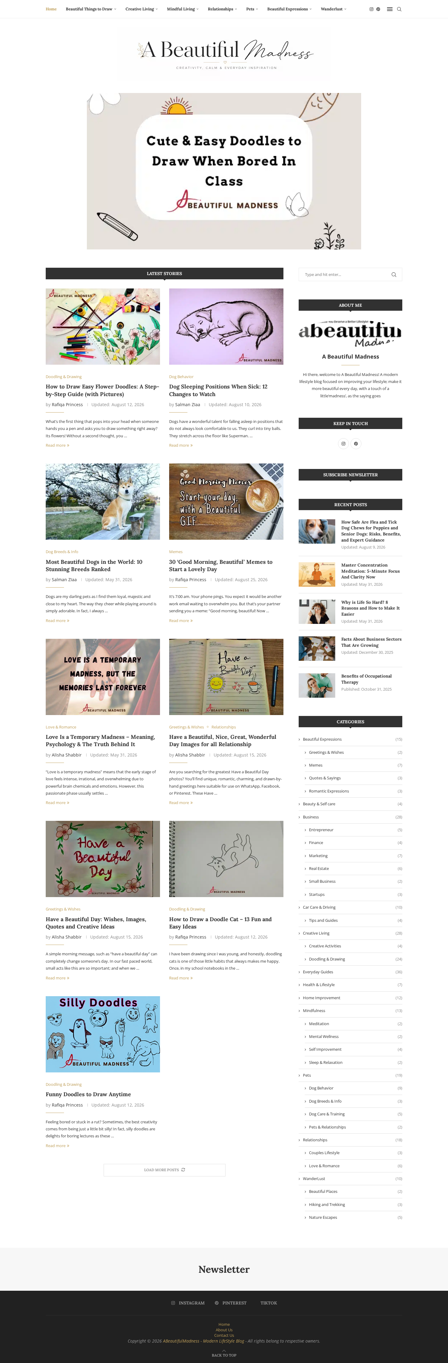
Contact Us (224, 1335)
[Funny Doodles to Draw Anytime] (103, 1034)
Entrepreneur (355, 829)
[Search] (399, 9)
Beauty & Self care (352, 804)
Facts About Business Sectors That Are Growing (371, 642)
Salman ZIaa (187, 404)
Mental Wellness (355, 1036)
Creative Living (140, 9)
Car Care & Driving (352, 907)
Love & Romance (355, 1165)
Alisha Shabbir (67, 755)
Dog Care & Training (355, 1114)
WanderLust (352, 1178)
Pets (250, 9)
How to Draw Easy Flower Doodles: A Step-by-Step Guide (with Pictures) (102, 390)
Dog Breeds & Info (355, 1101)
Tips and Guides (355, 920)
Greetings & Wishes (355, 752)
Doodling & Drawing (355, 959)
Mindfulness (352, 1010)
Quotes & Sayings (355, 778)
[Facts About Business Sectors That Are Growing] (317, 648)
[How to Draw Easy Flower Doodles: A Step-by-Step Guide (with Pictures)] (103, 326)
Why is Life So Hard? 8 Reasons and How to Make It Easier (370, 608)
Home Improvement (352, 997)
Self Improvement (355, 1049)
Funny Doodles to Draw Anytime (88, 1094)
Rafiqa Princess (67, 404)
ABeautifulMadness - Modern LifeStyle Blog (203, 1341)
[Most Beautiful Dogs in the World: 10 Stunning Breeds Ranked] (103, 501)
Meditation (355, 1023)
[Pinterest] (378, 9)
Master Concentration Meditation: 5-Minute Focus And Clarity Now (370, 571)
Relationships (220, 9)
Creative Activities (355, 946)
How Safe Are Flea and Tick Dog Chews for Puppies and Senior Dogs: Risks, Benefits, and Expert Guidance (371, 531)
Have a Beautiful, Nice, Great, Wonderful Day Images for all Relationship (222, 740)
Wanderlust (332, 9)
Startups (355, 894)
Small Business (355, 881)
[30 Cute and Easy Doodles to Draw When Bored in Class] (224, 171)
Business (352, 817)
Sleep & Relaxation (355, 1062)
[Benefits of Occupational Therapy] (317, 685)
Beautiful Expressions (287, 9)
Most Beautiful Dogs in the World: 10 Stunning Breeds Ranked (94, 565)
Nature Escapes (355, 1217)
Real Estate (355, 868)
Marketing (355, 855)
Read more (56, 445)
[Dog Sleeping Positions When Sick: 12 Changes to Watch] (226, 326)
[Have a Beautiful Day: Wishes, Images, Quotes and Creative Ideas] (103, 859)
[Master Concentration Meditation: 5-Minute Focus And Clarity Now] (317, 574)
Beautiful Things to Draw (89, 9)
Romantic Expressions (355, 791)
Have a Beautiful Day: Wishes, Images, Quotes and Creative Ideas (96, 923)
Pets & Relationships (355, 1127)
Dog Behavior (355, 1088)
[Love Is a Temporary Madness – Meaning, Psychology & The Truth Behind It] (103, 677)
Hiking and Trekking (355, 1204)
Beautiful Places (355, 1191)
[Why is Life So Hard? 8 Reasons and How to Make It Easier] (317, 611)
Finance (355, 842)
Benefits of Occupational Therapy (366, 679)
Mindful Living (181, 9)
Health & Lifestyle (352, 984)
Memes (355, 765)
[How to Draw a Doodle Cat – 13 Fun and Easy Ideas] (226, 859)
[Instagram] (371, 9)
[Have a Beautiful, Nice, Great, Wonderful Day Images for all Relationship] (226, 677)
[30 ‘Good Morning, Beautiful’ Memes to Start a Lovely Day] (226, 501)
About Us (224, 1330)
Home (51, 9)
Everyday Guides (352, 972)
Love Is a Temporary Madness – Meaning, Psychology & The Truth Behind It (100, 740)
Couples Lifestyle (355, 1152)
